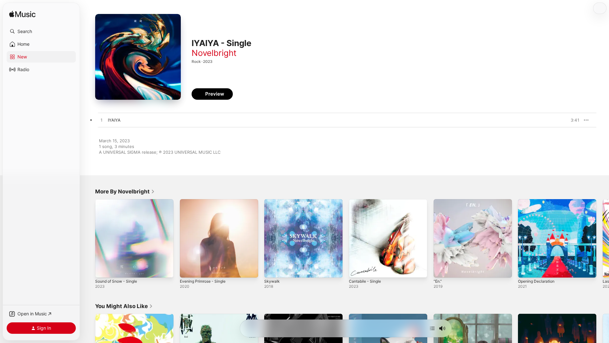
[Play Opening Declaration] (526, 269)
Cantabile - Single (366, 201)
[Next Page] (602, 238)
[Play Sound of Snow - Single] (103, 269)
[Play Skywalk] (272, 269)
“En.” (438, 201)
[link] (125, 191)
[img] (22, 14)
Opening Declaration (538, 201)
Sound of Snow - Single (118, 201)
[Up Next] (432, 328)
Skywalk (272, 201)
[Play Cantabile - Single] (357, 269)
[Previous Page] (88, 238)
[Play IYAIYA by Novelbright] (101, 120)
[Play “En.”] (441, 269)
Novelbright (214, 53)
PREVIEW (573, 120)
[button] (41, 31)
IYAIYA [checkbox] (114, 120)
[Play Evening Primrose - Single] (188, 269)
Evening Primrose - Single (205, 201)
